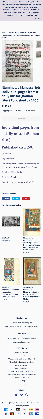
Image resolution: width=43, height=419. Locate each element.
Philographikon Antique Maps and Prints (27, 403)
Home (3, 33)
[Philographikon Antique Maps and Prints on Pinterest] (21, 395)
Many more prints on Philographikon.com (21, 338)
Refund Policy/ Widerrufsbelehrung (22, 371)
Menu (6, 19)
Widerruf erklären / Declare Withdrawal (21, 359)
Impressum (21, 384)
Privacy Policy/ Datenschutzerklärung (21, 362)
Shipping (5, 110)
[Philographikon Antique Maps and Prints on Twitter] (16, 395)
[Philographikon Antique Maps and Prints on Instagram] (26, 395)
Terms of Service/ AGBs (21, 377)
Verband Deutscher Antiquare (21, 323)
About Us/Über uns (21, 353)
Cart (39, 19)
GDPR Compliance (21, 365)
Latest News (21, 333)
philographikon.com (21, 342)
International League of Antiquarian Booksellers (21, 326)
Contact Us (21, 356)
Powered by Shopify (22, 406)
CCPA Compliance (21, 368)
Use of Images (21, 381)
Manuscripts (13, 33)
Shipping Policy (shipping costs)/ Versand (21, 374)
